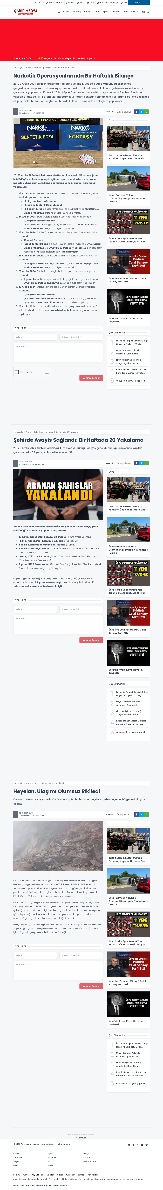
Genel (66, 11)
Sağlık (87, 11)
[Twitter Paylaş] (141, 111)
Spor (105, 11)
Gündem (115, 11)
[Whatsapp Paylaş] (146, 111)
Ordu (125, 11)
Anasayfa (19, 67)
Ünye (97, 11)
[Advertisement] (81, 36)
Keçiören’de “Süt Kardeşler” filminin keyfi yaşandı (66, 58)
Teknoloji (76, 11)
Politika (134, 11)
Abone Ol (110, 112)
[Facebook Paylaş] (136, 111)
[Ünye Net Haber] (25, 11)
